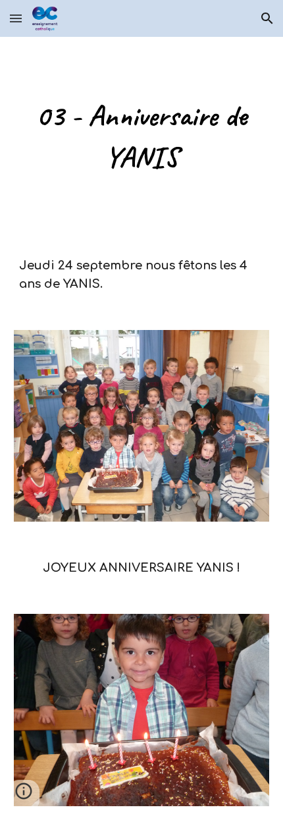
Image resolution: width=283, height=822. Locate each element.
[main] (142, 136)
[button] (16, 18)
